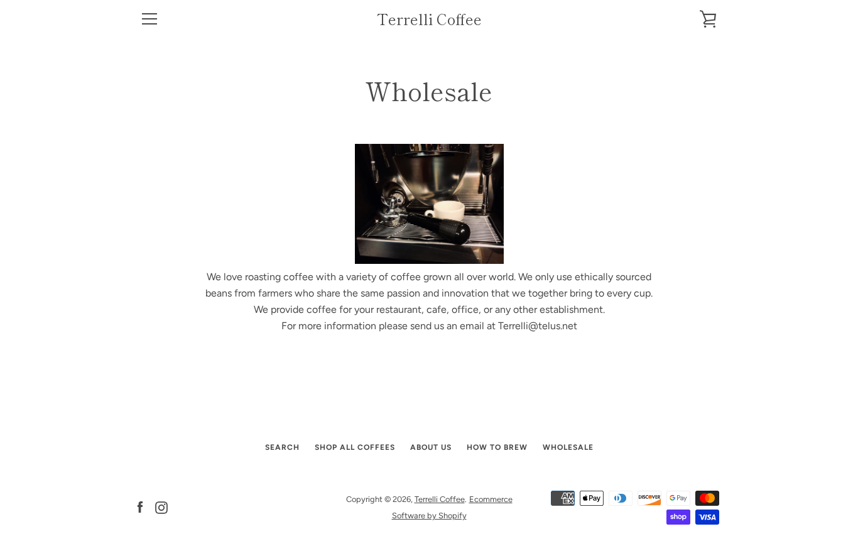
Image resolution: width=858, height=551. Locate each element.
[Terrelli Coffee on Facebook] (140, 507)
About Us (431, 447)
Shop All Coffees (355, 447)
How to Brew (497, 447)
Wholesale (568, 447)
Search (282, 447)
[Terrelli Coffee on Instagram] (161, 507)
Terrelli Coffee (429, 19)
